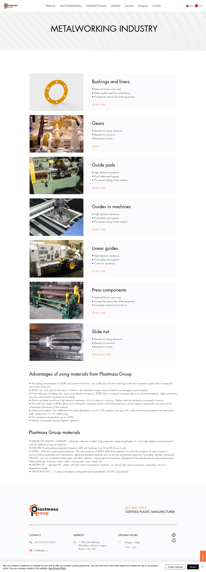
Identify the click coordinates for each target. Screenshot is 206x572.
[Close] (202, 567)
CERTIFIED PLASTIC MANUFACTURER (150, 512)
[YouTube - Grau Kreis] (174, 540)
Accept (193, 566)
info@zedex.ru (41, 550)
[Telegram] (174, 535)
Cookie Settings (175, 566)
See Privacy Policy (57, 568)
